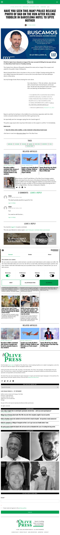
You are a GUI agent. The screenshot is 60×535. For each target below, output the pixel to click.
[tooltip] (17, 187)
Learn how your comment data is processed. (37, 230)
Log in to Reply (12, 203)
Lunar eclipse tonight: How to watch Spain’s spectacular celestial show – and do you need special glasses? (26, 410)
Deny (11, 282)
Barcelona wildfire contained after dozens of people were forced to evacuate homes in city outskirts (11, 171)
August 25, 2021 (49, 107)
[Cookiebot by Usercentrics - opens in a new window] (52, 250)
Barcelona (26, 6)
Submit (30, 512)
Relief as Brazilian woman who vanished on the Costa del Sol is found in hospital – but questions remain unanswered (28, 418)
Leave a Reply (36, 192)
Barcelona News (21, 133)
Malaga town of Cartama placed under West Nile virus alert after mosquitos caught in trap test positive (25, 414)
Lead (37, 6)
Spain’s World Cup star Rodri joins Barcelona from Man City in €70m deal (48, 169)
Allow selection (30, 282)
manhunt (31, 144)
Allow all (49, 282)
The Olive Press (29, 146)
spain (50, 144)
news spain (37, 144)
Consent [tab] (10, 254)
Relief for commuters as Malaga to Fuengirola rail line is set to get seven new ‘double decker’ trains (24, 422)
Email (3, 497)
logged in (13, 227)
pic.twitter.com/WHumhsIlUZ (38, 105)
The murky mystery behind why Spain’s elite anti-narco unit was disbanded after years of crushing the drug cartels (28, 426)
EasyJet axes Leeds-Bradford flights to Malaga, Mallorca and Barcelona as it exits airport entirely (30, 170)
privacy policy (22, 508)
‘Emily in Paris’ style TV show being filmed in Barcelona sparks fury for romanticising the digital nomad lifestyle (10, 310)
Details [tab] (30, 254)
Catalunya (32, 6)
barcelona (10, 144)
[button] (57, 387)
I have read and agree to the (14, 508)
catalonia (17, 144)
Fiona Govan (32, 25)
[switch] (23, 276)
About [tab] (49, 254)
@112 (52, 103)
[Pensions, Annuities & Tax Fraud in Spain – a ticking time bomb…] (43, 239)
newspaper (44, 144)
